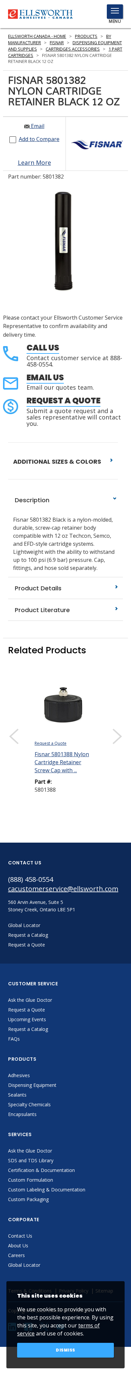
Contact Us (20, 1236)
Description (31, 500)
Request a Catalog (28, 1029)
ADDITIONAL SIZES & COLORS (57, 461)
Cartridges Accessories (73, 49)
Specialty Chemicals (29, 1104)
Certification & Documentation (41, 1170)
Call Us (43, 347)
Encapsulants (22, 1114)
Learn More (34, 162)
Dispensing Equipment (32, 1085)
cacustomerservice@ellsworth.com (63, 888)
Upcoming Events (27, 1019)
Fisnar (57, 43)
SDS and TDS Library (30, 1160)
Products (86, 36)
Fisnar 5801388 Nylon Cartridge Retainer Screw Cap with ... (62, 762)
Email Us (45, 377)
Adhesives (19, 1075)
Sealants (17, 1095)
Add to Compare (39, 139)
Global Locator (24, 1265)
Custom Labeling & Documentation (46, 1189)
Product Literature (41, 610)
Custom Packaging (28, 1199)
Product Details (37, 588)
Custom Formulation (30, 1180)
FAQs (14, 1039)
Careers (16, 1255)
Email (37, 126)
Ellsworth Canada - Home (37, 36)
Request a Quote (63, 400)
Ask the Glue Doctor (30, 1000)
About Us (18, 1245)
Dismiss (65, 1350)
